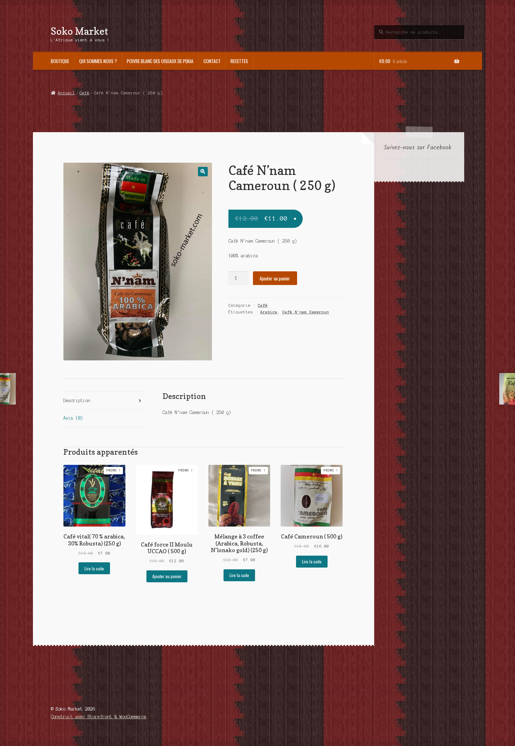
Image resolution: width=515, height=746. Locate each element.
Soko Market (79, 31)
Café (84, 93)
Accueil (66, 93)
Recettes (239, 61)
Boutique (60, 61)
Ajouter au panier (275, 278)
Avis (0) (73, 418)
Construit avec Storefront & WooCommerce (98, 716)
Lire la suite (94, 568)
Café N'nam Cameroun (305, 312)
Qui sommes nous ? (98, 61)
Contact (212, 61)
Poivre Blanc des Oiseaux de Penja (160, 61)
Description (76, 400)
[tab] (104, 401)
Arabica (268, 312)
